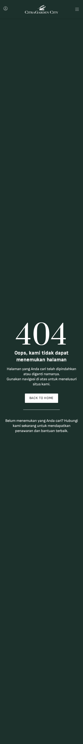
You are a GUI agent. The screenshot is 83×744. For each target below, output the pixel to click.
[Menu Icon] (77, 9)
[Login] (5, 10)
